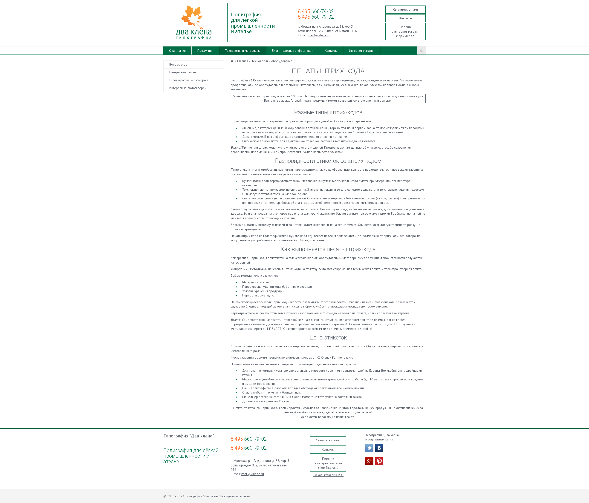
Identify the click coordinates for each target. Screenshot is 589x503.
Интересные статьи (182, 72)
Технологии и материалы (242, 51)
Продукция (205, 51)
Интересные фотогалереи (187, 88)
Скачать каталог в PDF (328, 475)
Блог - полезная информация (292, 51)
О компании (177, 51)
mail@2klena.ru (318, 35)
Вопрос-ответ (178, 64)
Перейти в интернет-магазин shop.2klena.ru (405, 31)
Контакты (405, 18)
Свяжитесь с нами (405, 9)
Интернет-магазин (361, 51)
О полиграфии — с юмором (188, 80)
